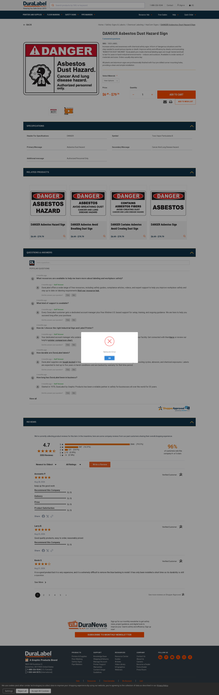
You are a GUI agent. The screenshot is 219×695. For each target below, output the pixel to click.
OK (109, 358)
